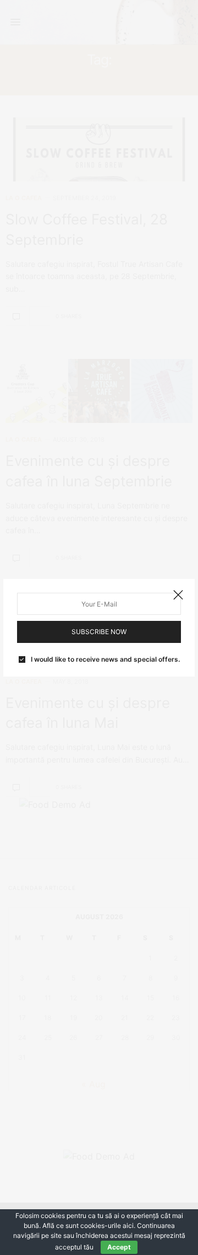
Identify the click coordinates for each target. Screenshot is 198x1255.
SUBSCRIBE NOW (99, 632)
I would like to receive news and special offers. (105, 659)
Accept (119, 1247)
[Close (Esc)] (178, 595)
